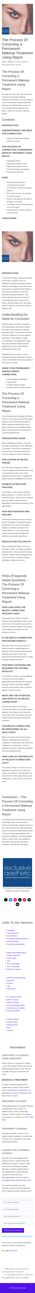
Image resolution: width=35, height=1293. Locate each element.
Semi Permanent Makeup (16, 978)
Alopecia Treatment (14, 969)
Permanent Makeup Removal (17, 939)
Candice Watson (13, 1019)
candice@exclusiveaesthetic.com (18, 1090)
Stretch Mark (11, 958)
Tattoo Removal (12, 933)
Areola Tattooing (13, 941)
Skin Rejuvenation (13, 1011)
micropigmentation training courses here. (17, 1180)
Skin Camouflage (13, 966)
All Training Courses (14, 997)
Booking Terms (12, 1025)
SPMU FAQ (11, 989)
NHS (15, 1251)
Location (10, 1030)
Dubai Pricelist (12, 1022)
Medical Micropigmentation (16, 953)
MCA (8, 961)
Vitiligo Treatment (13, 955)
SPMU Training (12, 1000)
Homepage (11, 930)
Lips (8, 986)
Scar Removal (12, 936)
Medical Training (13, 1002)
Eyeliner (10, 983)
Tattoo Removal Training (15, 1008)
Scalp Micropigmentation (16, 944)
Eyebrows (10, 980)
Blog (8, 1028)
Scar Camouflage (13, 964)
